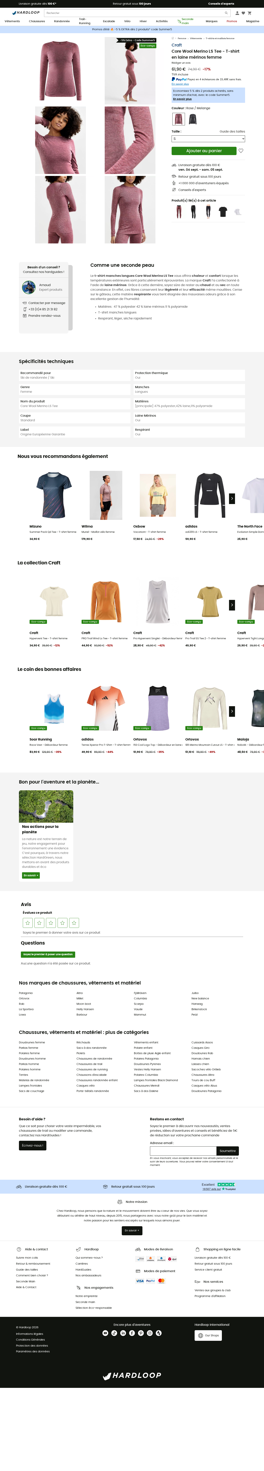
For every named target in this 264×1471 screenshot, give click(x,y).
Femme (182, 38)
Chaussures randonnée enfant (97, 1080)
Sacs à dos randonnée (92, 1048)
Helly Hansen (85, 1009)
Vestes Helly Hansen (147, 1069)
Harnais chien (201, 1058)
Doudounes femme (32, 1042)
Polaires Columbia (146, 1075)
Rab (21, 1004)
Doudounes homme (32, 1058)
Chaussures (37, 21)
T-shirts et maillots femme (220, 38)
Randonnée (62, 21)
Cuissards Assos (202, 1042)
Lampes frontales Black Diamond (156, 1080)
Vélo (127, 21)
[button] (60, 71)
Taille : (176, 131)
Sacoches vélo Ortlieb (206, 1069)
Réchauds (83, 1042)
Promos (232, 21)
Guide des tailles (232, 131)
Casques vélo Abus (204, 1085)
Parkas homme (29, 1064)
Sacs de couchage (31, 1091)
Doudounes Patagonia (206, 1091)
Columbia (140, 998)
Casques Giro (200, 1048)
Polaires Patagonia (146, 1058)
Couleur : (191, 108)
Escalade (109, 21)
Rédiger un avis (181, 63)
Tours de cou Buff (203, 1080)
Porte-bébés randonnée (93, 1091)
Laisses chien (200, 1064)
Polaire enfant (143, 1048)
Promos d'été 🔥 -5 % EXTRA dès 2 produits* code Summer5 (132, 29)
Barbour (82, 1014)
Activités (162, 21)
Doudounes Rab (202, 1053)
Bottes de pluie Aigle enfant (152, 1053)
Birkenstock (199, 1009)
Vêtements (12, 21)
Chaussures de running (92, 1069)
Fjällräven (140, 993)
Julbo (195, 993)
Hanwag (197, 1004)
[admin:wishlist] (240, 151)
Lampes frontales (30, 1085)
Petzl (195, 1014)
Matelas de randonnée (34, 1080)
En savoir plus (182, 99)
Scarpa (138, 1004)
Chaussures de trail (89, 1064)
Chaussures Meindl (146, 1085)
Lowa (22, 1014)
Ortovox (24, 998)
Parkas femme (28, 1048)
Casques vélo (86, 1085)
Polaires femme (29, 1053)
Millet (80, 998)
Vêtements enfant (146, 1042)
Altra (80, 993)
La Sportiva (26, 1009)
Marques (211, 21)
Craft (177, 45)
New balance (200, 998)
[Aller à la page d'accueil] (175, 38)
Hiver (143, 21)
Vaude (138, 1009)
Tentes (23, 1075)
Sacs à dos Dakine (146, 1091)
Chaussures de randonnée (94, 1058)
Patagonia (25, 993)
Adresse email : (162, 1143)
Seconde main (187, 21)
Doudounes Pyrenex (147, 1064)
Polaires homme (30, 1069)
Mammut (140, 1014)
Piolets (81, 1053)
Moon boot (84, 1004)
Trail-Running (84, 21)
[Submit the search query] (226, 13)
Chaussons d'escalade (92, 1075)
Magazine (252, 21)
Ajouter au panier (204, 151)
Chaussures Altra (203, 1075)
